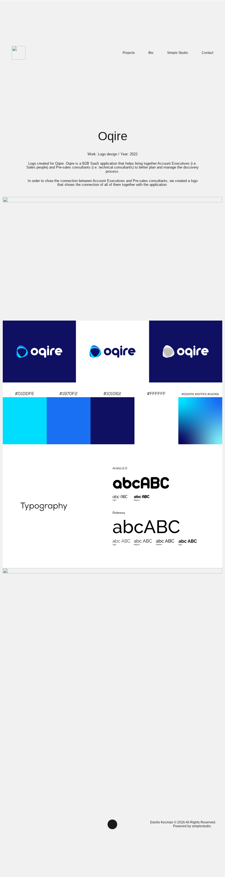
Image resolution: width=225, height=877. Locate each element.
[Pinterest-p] (80, 824)
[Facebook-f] (25, 824)
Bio (150, 53)
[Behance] (52, 824)
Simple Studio (177, 53)
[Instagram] (11, 824)
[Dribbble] (66, 824)
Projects (129, 53)
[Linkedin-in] (38, 824)
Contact (207, 53)
